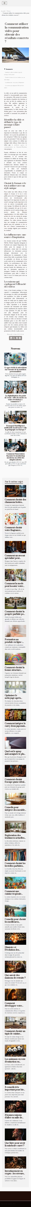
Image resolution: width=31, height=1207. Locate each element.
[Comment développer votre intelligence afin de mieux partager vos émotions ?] (15, 994)
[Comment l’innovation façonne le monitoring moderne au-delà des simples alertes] (15, 445)
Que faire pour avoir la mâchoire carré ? (15, 1144)
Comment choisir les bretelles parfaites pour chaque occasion (15, 867)
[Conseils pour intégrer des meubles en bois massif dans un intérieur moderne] (15, 799)
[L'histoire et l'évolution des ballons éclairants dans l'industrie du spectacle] (15, 938)
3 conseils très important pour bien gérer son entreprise (15, 1090)
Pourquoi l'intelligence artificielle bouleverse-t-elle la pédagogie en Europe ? (15, 428)
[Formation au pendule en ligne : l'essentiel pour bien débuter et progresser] (15, 631)
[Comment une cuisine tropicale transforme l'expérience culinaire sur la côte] (15, 883)
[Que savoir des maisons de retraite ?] (15, 966)
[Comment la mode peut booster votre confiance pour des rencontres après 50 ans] (15, 575)
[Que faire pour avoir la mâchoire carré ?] (15, 1134)
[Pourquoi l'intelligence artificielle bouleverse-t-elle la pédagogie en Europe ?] (15, 417)
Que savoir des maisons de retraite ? (15, 976)
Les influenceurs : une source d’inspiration (14, 83)
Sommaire (9, 69)
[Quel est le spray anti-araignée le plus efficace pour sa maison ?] (15, 743)
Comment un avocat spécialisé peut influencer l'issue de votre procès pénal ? (15, 559)
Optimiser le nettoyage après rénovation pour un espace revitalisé (14, 699)
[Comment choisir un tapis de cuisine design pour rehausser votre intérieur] (15, 1022)
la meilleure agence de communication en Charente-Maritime (15, 146)
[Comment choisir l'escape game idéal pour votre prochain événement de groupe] (15, 771)
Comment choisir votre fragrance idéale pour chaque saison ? (14, 531)
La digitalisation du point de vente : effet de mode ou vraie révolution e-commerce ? (16, 399)
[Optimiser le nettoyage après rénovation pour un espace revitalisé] (15, 687)
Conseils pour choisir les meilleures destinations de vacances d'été (15, 923)
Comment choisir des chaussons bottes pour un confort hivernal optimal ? (15, 503)
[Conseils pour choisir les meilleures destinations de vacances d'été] (15, 911)
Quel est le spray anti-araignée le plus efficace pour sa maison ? (15, 755)
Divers (9, 11)
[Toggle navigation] (4, 3)
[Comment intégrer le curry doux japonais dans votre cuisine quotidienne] (15, 715)
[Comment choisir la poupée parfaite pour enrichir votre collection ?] (15, 603)
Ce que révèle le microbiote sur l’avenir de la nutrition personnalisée (15, 370)
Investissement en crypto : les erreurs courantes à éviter (14, 1174)
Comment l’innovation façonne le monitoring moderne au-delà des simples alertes (15, 457)
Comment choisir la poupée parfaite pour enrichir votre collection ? (15, 615)
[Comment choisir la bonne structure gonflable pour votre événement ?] (15, 659)
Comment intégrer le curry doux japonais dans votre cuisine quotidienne (15, 727)
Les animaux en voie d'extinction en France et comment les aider (15, 1063)
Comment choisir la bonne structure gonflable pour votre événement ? (15, 671)
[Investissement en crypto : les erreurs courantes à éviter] (15, 1162)
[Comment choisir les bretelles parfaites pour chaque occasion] (15, 855)
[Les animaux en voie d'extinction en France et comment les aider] (15, 1050)
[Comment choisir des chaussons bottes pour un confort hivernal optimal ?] (15, 491)
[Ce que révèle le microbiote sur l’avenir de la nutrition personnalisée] (15, 359)
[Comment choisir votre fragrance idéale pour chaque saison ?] (15, 519)
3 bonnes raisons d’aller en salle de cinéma (13, 1118)
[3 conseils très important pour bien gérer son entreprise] (15, 1078)
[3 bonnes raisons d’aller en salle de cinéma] (15, 1106)
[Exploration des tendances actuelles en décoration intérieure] (15, 827)
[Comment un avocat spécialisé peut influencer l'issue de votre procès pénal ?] (15, 547)
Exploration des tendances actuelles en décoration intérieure (14, 839)
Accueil (3, 11)
